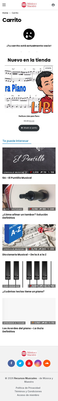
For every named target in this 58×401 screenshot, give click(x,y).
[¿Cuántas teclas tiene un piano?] (29, 274)
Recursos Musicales (25, 378)
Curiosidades (11, 286)
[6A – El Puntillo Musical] (29, 160)
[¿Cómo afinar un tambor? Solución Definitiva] (29, 197)
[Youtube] (29, 363)
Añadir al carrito (30, 128)
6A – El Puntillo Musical (17, 177)
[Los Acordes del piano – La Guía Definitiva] (29, 311)
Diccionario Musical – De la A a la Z (24, 254)
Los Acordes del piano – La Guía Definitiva (23, 330)
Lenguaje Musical (14, 172)
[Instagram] (38, 363)
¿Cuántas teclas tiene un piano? (23, 291)
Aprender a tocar (14, 323)
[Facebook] (11, 363)
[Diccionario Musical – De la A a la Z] (29, 237)
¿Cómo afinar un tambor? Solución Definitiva (25, 216)
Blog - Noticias (13, 209)
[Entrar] (53, 4)
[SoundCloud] (46, 363)
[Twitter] (20, 363)
